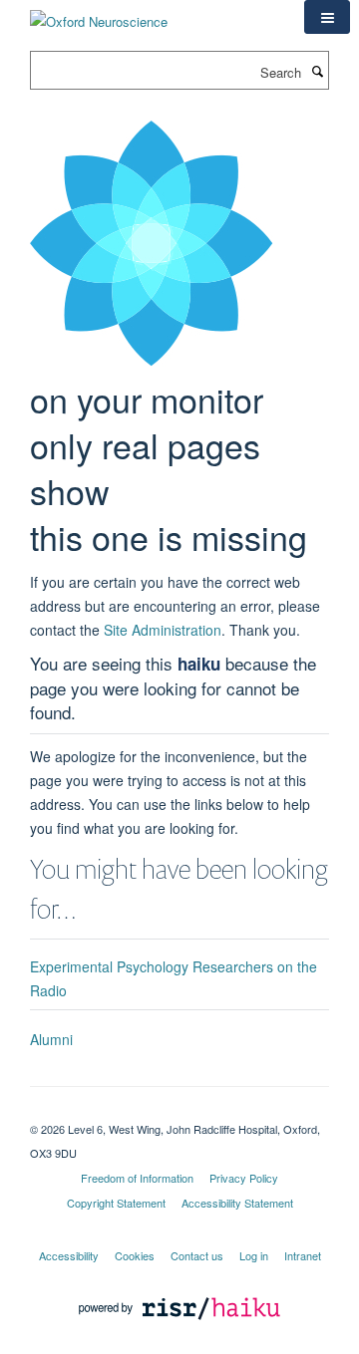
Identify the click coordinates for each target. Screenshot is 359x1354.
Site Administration (162, 630)
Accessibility (69, 1255)
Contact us (197, 1255)
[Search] (317, 71)
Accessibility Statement (237, 1203)
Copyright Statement (116, 1203)
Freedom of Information (137, 1178)
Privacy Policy (243, 1178)
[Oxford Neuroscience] (99, 14)
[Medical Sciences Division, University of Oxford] (179, 1112)
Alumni (51, 1039)
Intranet (302, 1255)
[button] (327, 17)
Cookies (135, 1255)
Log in (253, 1255)
